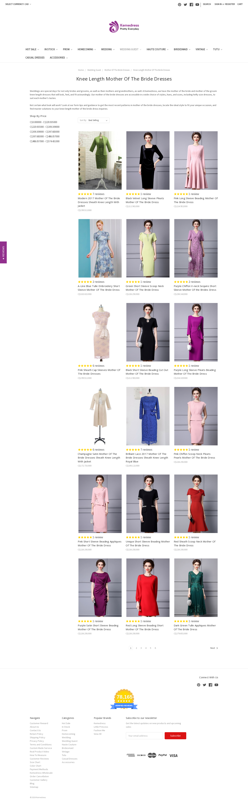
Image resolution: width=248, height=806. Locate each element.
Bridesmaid (181, 49)
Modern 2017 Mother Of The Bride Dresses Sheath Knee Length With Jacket (99, 201)
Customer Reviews (39, 758)
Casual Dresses (35, 57)
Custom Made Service (41, 748)
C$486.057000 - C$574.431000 (44, 141)
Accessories (57, 57)
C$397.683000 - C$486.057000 (44, 136)
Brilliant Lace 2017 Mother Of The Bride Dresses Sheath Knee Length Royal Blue (147, 457)
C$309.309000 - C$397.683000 (44, 131)
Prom (66, 49)
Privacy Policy (37, 740)
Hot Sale (31, 49)
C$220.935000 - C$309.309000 (44, 126)
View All (97, 733)
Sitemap (34, 786)
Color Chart (35, 765)
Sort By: (83, 120)
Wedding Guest (129, 49)
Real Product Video (39, 751)
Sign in (218, 4)
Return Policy (36, 733)
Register (230, 4)
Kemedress (100, 723)
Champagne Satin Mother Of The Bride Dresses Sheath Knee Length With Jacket (99, 457)
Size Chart (35, 762)
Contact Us (35, 730)
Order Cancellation (39, 776)
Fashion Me (99, 730)
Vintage (200, 49)
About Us (34, 726)
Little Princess (101, 726)
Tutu (216, 49)
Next (212, 648)
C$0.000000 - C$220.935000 (43, 122)
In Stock (49, 49)
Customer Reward (39, 723)
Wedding (106, 49)
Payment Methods (39, 769)
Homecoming (86, 49)
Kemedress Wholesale (41, 772)
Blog (32, 783)
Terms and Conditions (41, 744)
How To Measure (38, 755)
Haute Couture (156, 49)
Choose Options (100, 163)
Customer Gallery (38, 779)
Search (207, 4)
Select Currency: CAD (17, 4)
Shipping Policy (37, 737)
